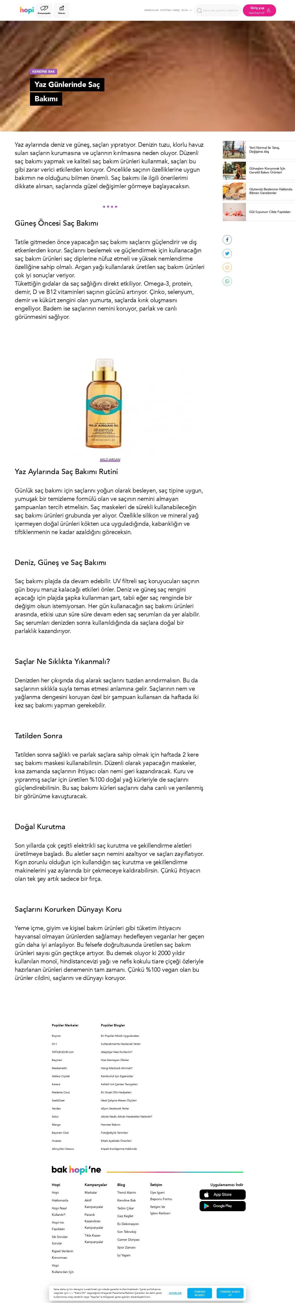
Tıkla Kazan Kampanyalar (94, 1238)
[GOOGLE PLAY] (223, 1206)
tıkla (70, 1293)
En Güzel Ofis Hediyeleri (116, 1092)
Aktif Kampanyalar (94, 1203)
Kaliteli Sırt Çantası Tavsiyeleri (119, 1084)
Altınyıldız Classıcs (63, 1149)
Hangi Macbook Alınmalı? (117, 1068)
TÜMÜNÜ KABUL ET (230, 1293)
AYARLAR (175, 1293)
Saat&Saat (58, 1100)
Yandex (56, 1108)
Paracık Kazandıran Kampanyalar (94, 1221)
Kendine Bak (126, 1200)
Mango (56, 1125)
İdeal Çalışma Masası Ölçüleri (119, 1100)
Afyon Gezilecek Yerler (115, 1108)
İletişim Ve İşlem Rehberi (160, 1210)
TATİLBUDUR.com (63, 1052)
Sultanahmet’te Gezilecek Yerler (121, 1044)
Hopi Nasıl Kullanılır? (59, 1211)
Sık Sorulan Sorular (60, 1240)
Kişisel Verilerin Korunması (62, 1254)
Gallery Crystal (61, 1076)
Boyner (56, 1036)
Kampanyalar (44, 13)
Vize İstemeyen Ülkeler (115, 1060)
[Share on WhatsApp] (227, 281)
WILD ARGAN (110, 459)
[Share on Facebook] (227, 239)
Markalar (91, 1192)
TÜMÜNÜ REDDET (199, 1293)
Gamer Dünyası (128, 1239)
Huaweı (56, 1141)
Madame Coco (61, 1092)
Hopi (55, 1192)
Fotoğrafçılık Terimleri (114, 1133)
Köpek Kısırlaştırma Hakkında (119, 1149)
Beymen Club (60, 1133)
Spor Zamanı (126, 1247)
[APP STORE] (223, 1194)
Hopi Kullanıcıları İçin (63, 1268)
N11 (54, 1044)
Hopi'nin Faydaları (58, 1225)
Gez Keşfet (125, 1216)
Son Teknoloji (126, 1232)
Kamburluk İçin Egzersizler (117, 1076)
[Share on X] (227, 253)
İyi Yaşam (123, 1255)
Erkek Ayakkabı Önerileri (116, 1141)
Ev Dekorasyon (128, 1224)
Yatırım (61, 13)
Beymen (57, 1060)
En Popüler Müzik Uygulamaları (120, 1036)
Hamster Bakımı (110, 1125)
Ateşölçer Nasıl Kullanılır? (116, 1052)
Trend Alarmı (126, 1192)
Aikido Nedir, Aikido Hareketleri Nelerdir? (126, 1116)
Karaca (56, 1084)
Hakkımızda (60, 1200)
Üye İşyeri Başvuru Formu (161, 1195)
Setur (55, 1116)
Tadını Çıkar (125, 1208)
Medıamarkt (59, 1068)
